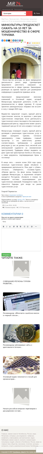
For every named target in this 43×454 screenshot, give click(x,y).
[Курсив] (6, 226)
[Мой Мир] (7, 40)
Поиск (37, 13)
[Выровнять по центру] (17, 226)
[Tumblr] (15, 40)
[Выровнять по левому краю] (14, 226)
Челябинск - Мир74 (19, 452)
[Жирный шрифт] (3, 226)
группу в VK (21, 199)
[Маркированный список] (24, 226)
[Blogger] (11, 40)
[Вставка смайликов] (31, 226)
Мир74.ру (5, 19)
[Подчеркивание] (9, 226)
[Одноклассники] (5, 40)
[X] (9, 40)
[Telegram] (18, 40)
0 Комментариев (9, 207)
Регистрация (18, 9)
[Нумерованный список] (27, 226)
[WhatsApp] (22, 40)
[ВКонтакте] (2, 40)
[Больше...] (35, 226)
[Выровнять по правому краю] (20, 226)
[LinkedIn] (13, 40)
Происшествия (14, 19)
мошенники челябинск (16, 195)
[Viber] (20, 40)
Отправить (6, 255)
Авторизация (7, 9)
